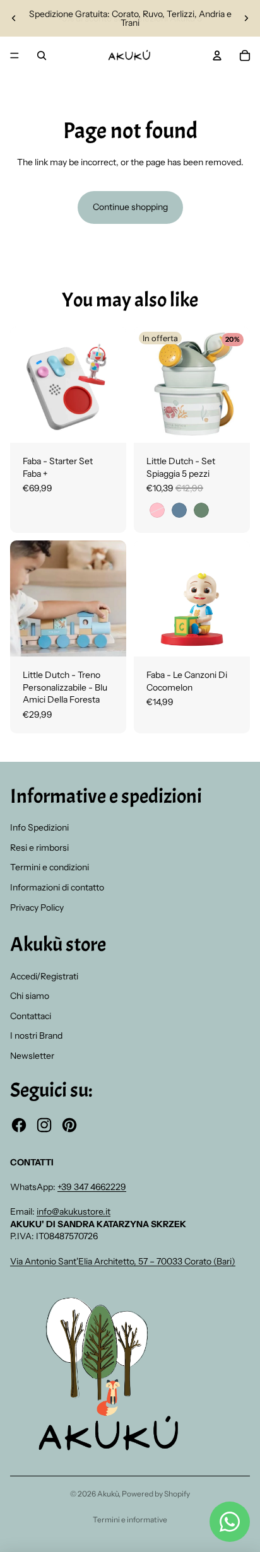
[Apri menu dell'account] (217, 55)
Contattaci (30, 1016)
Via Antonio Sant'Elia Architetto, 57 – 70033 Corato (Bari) (122, 1261)
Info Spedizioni (39, 827)
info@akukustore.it (73, 1211)
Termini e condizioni (49, 867)
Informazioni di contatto (57, 887)
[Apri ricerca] (42, 55)
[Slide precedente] (14, 18)
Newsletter (32, 1055)
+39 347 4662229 (91, 1187)
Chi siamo (29, 995)
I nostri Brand (36, 1035)
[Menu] (14, 55)
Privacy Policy (37, 907)
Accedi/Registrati (44, 976)
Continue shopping (130, 207)
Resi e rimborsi (39, 847)
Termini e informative (130, 1519)
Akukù (108, 1493)
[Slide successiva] (246, 18)
